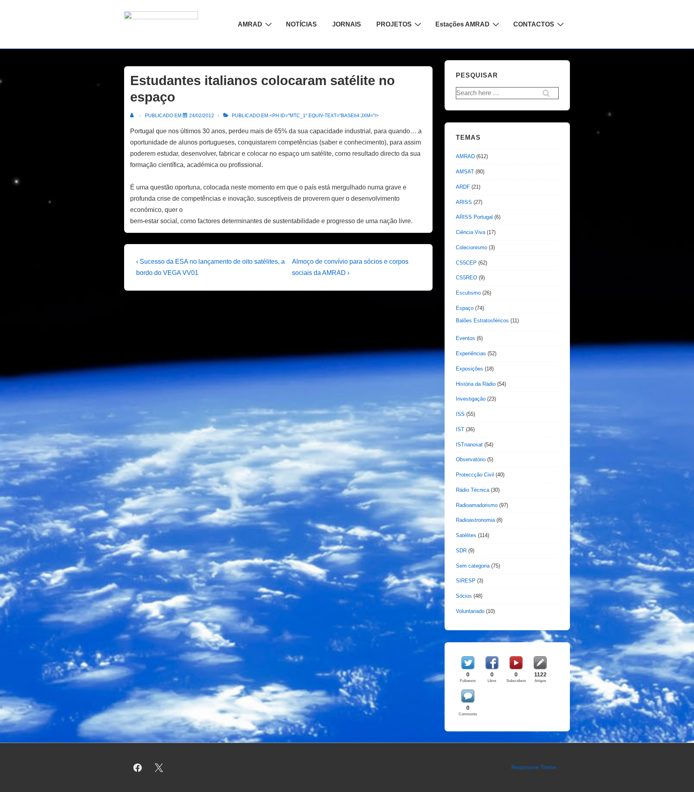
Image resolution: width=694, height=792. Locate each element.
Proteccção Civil (475, 475)
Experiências (471, 353)
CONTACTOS (533, 24)
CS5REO (466, 278)
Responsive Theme (533, 767)
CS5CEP (466, 263)
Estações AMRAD (462, 24)
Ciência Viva (470, 232)
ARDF (463, 187)
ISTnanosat (469, 445)
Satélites (466, 535)
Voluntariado (470, 611)
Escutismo (468, 293)
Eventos (465, 338)
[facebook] (137, 767)
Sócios (464, 596)
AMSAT (465, 172)
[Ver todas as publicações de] (133, 115)
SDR (461, 551)
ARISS (464, 202)
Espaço (465, 308)
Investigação (471, 399)
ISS (460, 414)
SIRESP (466, 581)
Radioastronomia (475, 520)
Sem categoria (473, 566)
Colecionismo (471, 247)
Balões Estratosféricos (482, 321)
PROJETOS (394, 24)
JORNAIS (346, 24)
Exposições (469, 369)
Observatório (471, 459)
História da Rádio (476, 384)
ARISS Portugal (474, 217)
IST (460, 429)
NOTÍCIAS (301, 24)
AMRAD (250, 24)
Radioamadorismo (477, 505)
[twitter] (159, 767)
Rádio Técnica (472, 490)
